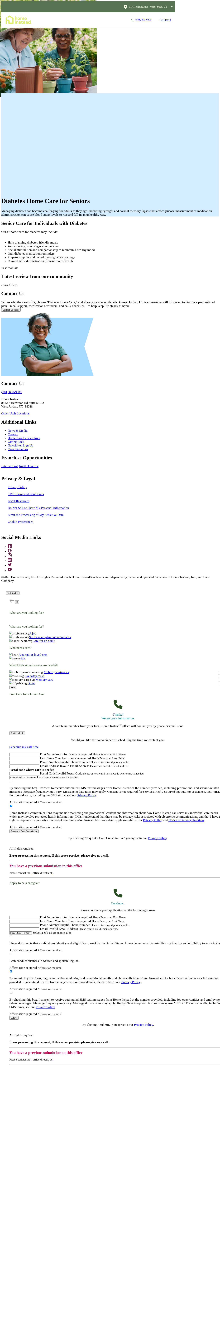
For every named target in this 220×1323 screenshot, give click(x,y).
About (117, 20)
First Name (47, 754)
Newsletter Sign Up (20, 445)
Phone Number (49, 762)
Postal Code (48, 773)
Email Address (49, 766)
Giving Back (16, 441)
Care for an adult (44, 641)
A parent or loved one (33, 654)
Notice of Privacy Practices (186, 820)
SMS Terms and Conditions (26, 494)
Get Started (165, 20)
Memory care (44, 679)
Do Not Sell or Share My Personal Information (38, 508)
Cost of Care (98, 20)
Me (23, 658)
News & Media (18, 430)
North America (28, 466)
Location (43, 777)
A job (32, 633)
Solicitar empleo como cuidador (50, 637)
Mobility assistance (56, 672)
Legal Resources (18, 501)
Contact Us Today (11, 310)
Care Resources (18, 449)
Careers (78, 20)
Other (31, 683)
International (9, 466)
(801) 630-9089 (11, 392)
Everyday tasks (34, 676)
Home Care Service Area (24, 438)
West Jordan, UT (158, 6)
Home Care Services (54, 20)
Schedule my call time (24, 747)
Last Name (47, 758)
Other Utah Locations (15, 413)
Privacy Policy (17, 487)
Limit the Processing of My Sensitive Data (36, 514)
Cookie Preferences (20, 521)
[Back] (11, 600)
